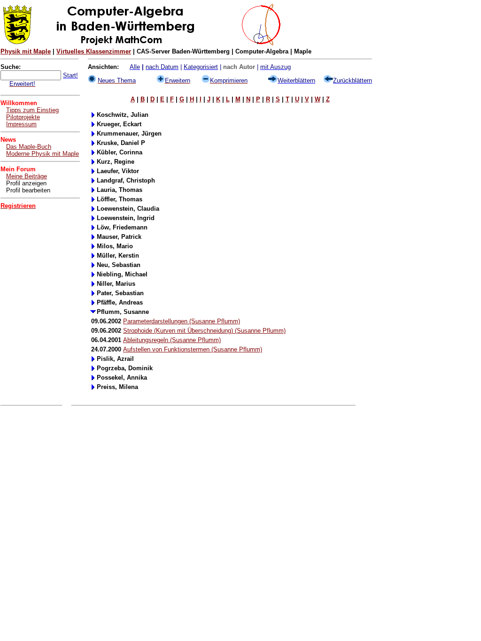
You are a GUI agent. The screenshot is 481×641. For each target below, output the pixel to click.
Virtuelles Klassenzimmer (93, 51)
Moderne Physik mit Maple (42, 153)
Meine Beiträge (26, 176)
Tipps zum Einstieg (32, 110)
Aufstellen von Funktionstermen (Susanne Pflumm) (192, 349)
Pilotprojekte (23, 117)
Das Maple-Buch (28, 146)
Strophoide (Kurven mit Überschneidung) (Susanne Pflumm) (204, 330)
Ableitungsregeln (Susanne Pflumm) (172, 339)
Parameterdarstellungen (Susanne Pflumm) (181, 321)
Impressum (21, 124)
